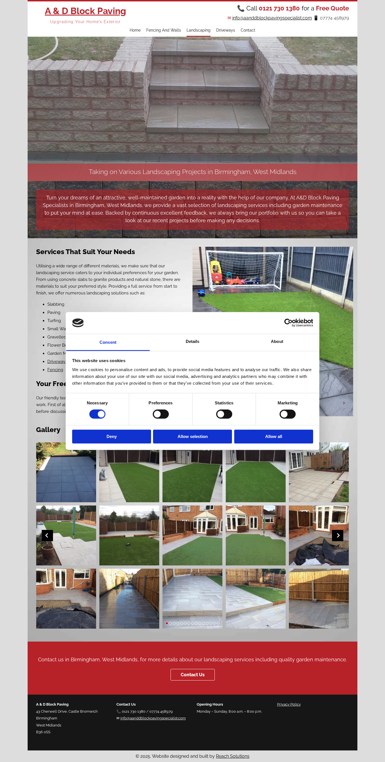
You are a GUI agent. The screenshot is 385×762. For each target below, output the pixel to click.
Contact (248, 30)
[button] (193, 674)
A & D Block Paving (85, 11)
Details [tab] (193, 341)
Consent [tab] (107, 342)
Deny (112, 436)
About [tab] (277, 341)
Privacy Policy (289, 704)
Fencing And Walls (163, 30)
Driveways (225, 30)
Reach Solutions (232, 756)
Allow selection (193, 436)
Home (135, 30)
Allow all (273, 436)
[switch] (161, 414)
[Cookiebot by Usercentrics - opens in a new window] (288, 323)
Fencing (55, 369)
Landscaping (199, 30)
